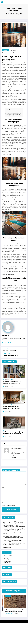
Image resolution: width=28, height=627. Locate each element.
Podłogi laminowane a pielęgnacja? (13, 113)
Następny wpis (6, 353)
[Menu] (2, 2)
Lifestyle (6, 559)
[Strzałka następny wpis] (24, 355)
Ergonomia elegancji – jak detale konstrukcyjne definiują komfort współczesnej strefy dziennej (12, 407)
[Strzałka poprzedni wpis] (24, 350)
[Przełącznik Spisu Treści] (20, 110)
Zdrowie (6, 562)
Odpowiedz (13, 457)
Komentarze (4, 473)
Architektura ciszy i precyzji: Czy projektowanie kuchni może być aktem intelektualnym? (13, 433)
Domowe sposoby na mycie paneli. (13, 114)
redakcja (14, 50)
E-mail (3, 495)
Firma (5, 558)
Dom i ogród (5, 50)
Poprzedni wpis (6, 348)
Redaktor (7, 379)
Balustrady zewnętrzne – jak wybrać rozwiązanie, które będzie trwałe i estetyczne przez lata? (13, 382)
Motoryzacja (7, 561)
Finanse (6, 557)
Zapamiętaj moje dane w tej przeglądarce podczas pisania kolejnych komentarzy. (13, 504)
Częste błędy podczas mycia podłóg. (14, 115)
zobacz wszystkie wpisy (7, 342)
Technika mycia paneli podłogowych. (13, 111)
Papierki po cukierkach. (9, 351)
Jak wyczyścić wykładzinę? (10, 355)
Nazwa (3, 487)
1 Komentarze (17, 52)
